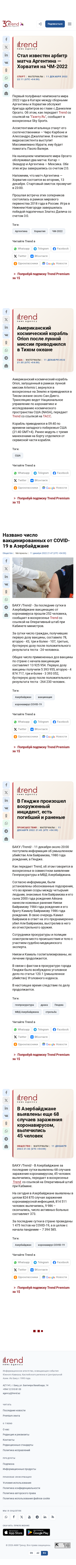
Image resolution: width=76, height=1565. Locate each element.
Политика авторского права (19, 1493)
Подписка (8, 1464)
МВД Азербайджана (27, 1012)
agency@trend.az (11, 1393)
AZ (38, 1553)
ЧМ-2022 (57, 231)
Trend (63, 112)
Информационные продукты (19, 1469)
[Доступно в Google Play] (38, 1532)
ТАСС (47, 416)
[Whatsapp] (6, 1517)
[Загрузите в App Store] (13, 1532)
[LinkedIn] (45, 1517)
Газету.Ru (38, 117)
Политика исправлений (16, 1450)
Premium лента (11, 1415)
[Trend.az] (13, 24)
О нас (6, 1429)
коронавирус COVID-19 (28, 704)
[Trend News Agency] (13, 1361)
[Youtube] (29, 1517)
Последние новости (14, 1410)
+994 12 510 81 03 (12, 1389)
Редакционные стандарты (18, 1445)
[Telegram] (37, 1517)
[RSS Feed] (52, 1517)
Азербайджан (23, 697)
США (18, 455)
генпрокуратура (24, 1004)
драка (44, 1004)
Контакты (8, 1439)
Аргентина (21, 231)
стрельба (51, 1012)
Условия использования (17, 1482)
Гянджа (59, 1004)
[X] (21, 1517)
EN (31, 1553)
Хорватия (39, 231)
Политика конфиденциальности (21, 1488)
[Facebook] (14, 1517)
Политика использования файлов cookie (26, 1498)
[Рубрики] (69, 23)
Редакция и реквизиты (16, 1434)
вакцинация (45, 697)
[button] (6, 39)
